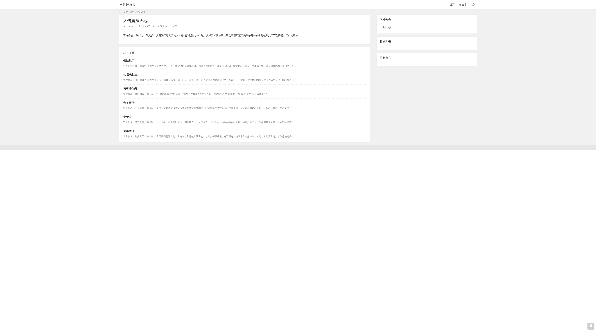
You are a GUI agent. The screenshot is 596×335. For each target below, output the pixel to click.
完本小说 (141, 12)
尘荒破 (127, 116)
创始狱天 (128, 60)
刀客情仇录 (130, 88)
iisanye (129, 26)
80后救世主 (130, 74)
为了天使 (128, 102)
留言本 (463, 4)
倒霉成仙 (128, 131)
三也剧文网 (127, 5)
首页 (452, 4)
